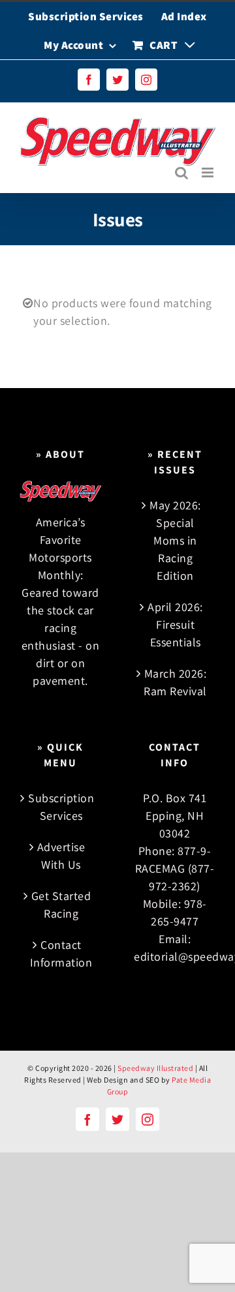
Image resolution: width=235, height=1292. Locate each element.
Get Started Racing (61, 904)
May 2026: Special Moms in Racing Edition (175, 540)
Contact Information (61, 953)
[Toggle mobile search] (182, 172)
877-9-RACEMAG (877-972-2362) (175, 868)
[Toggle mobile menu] (209, 172)
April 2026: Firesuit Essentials (175, 624)
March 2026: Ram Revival (175, 682)
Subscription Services (61, 806)
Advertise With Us (61, 855)
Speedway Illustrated (155, 1068)
